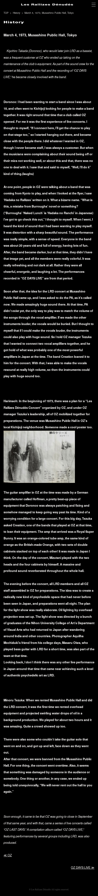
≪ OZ (8, 855)
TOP (6, 12)
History (16, 12)
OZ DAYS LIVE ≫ (82, 867)
